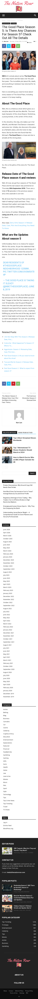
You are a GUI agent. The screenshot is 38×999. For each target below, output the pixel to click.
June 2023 (6, 578)
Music (5, 782)
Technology (7, 794)
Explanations (7, 743)
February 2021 (8, 663)
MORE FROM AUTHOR (25, 432)
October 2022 (7, 602)
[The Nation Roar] (19, 6)
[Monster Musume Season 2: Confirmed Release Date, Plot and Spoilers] (7, 898)
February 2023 (8, 590)
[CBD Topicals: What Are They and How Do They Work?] (7, 850)
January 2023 (7, 593)
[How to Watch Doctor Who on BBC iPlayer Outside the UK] (7, 459)
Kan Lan (6, 41)
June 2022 (6, 615)
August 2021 (7, 645)
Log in (5, 822)
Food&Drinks (7, 752)
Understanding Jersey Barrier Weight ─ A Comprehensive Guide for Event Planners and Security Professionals (18, 515)
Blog (4, 715)
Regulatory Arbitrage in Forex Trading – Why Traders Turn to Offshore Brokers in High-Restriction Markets (17, 500)
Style (4, 791)
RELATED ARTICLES (9, 432)
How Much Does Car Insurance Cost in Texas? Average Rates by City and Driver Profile (18, 492)
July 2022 (6, 612)
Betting (5, 712)
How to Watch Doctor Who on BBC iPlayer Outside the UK (23, 459)
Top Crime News (8, 801)
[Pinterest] (13, 46)
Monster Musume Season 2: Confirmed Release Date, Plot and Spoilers (23, 898)
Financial (6, 749)
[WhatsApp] (18, 46)
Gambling (6, 755)
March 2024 (7, 551)
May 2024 (6, 548)
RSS (27, 993)
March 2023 (7, 587)
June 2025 (6, 545)
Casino (5, 728)
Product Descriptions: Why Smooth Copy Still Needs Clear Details (17, 486)
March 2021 (7, 660)
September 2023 (8, 569)
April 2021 (6, 657)
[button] (3, 15)
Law (4, 773)
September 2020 (8, 669)
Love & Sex (6, 776)
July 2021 (6, 648)
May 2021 (6, 654)
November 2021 (8, 636)
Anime (5, 709)
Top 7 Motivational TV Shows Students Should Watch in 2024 (22, 450)
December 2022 (8, 596)
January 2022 (7, 630)
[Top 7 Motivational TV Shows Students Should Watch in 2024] (7, 450)
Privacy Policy (29, 991)
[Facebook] (4, 46)
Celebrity (6, 731)
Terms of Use (14, 993)
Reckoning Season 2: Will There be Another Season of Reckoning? (24, 887)
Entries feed (7, 825)
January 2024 (7, 557)
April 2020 (6, 684)
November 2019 (8, 697)
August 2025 (7, 542)
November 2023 (8, 563)
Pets (4, 785)
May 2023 (6, 581)
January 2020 (7, 691)
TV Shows (20, 20)
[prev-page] (3, 467)
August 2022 (7, 608)
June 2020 (6, 678)
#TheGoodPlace (12, 265)
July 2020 (6, 675)
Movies (5, 779)
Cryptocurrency (8, 734)
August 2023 (7, 572)
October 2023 (7, 566)
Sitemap (21, 993)
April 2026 (6, 533)
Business (6, 718)
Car (4, 725)
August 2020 (7, 672)
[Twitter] (9, 46)
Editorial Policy (19, 991)
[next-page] (6, 467)
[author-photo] (19, 420)
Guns (5, 764)
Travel (5, 807)
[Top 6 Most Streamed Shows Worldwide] (7, 440)
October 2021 (7, 639)
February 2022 (8, 627)
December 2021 (8, 633)
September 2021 (8, 642)
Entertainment (11, 20)
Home (3, 20)
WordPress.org (8, 828)
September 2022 (8, 605)
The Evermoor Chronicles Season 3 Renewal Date (29, 398)
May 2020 (6, 681)
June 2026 (6, 529)
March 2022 (7, 624)
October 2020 (7, 666)
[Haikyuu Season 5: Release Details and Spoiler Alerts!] (7, 908)
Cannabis (6, 722)
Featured (6, 746)
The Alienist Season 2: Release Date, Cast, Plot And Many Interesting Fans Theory (10, 399)
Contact (11, 991)
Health (5, 767)
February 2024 (8, 554)
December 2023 (8, 560)
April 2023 (6, 584)
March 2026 (7, 536)
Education (6, 737)
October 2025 (7, 539)
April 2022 (6, 621)
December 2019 (8, 694)
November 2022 (8, 599)
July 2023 (6, 575)
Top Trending (7, 804)
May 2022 (6, 618)
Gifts (4, 761)
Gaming (6, 758)
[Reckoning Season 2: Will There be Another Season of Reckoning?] (7, 888)
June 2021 (6, 651)
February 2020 (8, 687)
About (5, 991)
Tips (4, 797)
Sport (5, 788)
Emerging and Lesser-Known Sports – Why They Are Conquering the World (18, 507)
